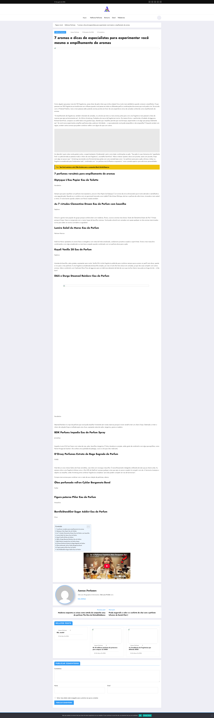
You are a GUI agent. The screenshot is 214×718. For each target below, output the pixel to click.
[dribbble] (155, 2)
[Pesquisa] (154, 18)
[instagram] (158, 2)
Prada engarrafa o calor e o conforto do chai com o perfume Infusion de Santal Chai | (132, 614)
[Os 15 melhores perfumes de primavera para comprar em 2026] (107, 636)
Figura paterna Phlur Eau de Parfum (66, 547)
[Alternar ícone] (54, 18)
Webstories (121, 18)
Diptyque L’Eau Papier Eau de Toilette (67, 531)
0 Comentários (100, 32)
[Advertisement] (104, 140)
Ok (140, 715)
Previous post (101, 610)
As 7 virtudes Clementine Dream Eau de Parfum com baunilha (73, 533)
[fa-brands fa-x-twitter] (152, 2)
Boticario (107, 18)
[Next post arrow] (159, 612)
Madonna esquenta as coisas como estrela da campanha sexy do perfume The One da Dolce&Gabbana (81, 614)
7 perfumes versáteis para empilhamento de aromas (70, 529)
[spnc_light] (159, 18)
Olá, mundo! (60, 632)
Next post (112, 610)
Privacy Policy (147, 715)
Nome (56, 686)
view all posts (82, 598)
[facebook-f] (150, 2)
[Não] (212, 715)
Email (108, 686)
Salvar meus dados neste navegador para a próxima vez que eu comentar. (77, 698)
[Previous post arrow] (55, 612)
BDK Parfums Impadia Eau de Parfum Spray (67, 541)
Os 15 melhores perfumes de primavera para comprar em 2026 (105, 648)
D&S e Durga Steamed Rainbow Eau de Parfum (69, 539)
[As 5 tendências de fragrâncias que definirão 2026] (143, 636)
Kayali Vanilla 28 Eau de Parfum (65, 537)
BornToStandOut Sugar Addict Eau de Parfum (69, 549)
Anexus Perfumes (75, 32)
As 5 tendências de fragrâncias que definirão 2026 (140, 648)
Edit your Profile (105, 595)
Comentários (57, 669)
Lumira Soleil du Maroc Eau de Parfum (67, 535)
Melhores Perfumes (96, 18)
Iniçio (84, 18)
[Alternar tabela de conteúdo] (87, 526)
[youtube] (161, 2)
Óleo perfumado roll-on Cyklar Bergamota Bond (69, 545)
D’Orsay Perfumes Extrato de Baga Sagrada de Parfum (71, 543)
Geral (114, 18)
